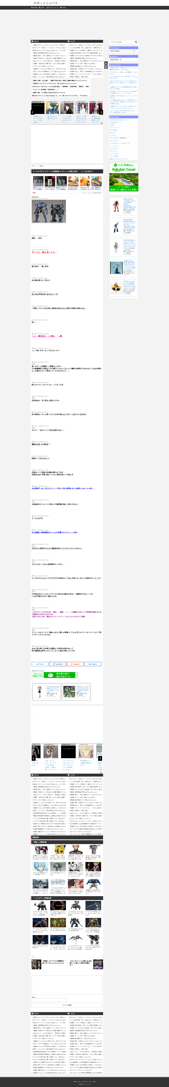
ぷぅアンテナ (114, 153)
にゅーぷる (113, 151)
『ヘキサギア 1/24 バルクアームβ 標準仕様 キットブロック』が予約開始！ (93, 931)
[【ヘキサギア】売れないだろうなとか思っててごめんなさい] (93, 939)
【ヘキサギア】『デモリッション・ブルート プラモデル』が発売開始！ (40, 913)
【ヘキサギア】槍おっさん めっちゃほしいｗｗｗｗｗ (93, 913)
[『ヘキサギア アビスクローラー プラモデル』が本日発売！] (75, 905)
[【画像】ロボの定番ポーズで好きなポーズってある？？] (93, 883)
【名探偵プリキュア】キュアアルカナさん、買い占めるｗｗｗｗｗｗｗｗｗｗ (54, 83)
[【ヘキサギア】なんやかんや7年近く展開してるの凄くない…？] (58, 905)
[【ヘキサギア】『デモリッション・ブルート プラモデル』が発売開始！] (40, 905)
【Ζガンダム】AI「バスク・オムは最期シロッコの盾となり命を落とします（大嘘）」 (57, 892)
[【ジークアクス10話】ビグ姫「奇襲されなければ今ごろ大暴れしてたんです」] (93, 866)
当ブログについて (53, 7)
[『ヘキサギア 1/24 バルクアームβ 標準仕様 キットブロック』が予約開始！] (93, 922)
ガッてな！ (113, 135)
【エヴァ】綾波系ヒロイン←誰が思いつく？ (40, 873)
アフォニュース (114, 127)
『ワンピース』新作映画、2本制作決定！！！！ (46, 89)
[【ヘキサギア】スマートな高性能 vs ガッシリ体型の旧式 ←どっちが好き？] (92, 664)
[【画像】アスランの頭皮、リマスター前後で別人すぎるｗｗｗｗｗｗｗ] (40, 849)
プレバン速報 (114, 156)
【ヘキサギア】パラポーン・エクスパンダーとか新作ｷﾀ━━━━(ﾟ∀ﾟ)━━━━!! (40, 931)
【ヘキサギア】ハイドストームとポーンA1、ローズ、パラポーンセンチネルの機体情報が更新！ (58, 948)
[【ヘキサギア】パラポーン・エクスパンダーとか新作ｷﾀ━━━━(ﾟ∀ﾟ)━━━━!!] (40, 922)
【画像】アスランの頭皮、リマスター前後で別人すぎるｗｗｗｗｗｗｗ (40, 857)
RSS (42, 7)
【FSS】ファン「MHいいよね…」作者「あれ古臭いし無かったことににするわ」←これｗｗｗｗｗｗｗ (57, 859)
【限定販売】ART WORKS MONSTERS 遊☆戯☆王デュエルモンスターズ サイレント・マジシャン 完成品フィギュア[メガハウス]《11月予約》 (129, 265)
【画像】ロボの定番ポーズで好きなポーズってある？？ (93, 891)
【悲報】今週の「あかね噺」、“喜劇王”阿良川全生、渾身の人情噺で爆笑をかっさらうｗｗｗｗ (59, 80)
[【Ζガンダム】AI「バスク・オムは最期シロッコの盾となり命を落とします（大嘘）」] (58, 883)
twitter (64, 7)
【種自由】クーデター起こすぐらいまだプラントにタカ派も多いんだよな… (75, 858)
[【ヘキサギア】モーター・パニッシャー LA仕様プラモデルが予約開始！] (75, 939)
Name (33, 997)
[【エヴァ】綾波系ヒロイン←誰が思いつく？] (40, 866)
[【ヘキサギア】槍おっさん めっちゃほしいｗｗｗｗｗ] (93, 905)
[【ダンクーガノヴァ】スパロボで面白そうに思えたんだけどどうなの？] (75, 883)
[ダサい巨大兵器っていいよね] (58, 866)
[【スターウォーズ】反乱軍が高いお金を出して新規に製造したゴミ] (93, 849)
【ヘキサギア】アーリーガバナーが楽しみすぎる (57, 929)
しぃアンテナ (114, 146)
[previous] (33, 112)
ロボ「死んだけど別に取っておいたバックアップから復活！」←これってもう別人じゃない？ (40, 892)
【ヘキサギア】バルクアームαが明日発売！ (75, 929)
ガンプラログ (114, 140)
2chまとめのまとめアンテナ (118, 120)
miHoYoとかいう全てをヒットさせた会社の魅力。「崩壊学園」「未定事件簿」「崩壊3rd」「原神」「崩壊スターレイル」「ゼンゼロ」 (61, 86)
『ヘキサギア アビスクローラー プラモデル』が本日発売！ (75, 913)
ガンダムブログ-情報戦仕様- (118, 138)
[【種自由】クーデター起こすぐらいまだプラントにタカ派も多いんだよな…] (75, 849)
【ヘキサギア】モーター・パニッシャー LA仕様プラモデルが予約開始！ (75, 948)
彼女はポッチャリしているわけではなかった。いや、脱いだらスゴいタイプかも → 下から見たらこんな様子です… (61, 95)
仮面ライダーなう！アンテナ (119, 159)
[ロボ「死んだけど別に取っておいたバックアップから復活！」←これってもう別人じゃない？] (40, 883)
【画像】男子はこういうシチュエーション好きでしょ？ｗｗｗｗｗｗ (75, 874)
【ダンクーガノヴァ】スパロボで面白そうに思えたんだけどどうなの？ (75, 891)
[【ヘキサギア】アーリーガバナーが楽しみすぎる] (58, 922)
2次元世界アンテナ (115, 122)
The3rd (112, 125)
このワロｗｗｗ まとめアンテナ (120, 143)
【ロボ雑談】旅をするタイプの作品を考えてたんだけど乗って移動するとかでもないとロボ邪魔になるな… (123, 101)
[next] (101, 112)
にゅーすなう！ (114, 148)
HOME (35, 7)
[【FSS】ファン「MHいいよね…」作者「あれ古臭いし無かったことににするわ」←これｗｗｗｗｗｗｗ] (58, 849)
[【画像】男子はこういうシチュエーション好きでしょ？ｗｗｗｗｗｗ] (75, 866)
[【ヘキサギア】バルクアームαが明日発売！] (75, 922)
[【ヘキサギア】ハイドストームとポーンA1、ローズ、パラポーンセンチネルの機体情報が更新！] (58, 939)
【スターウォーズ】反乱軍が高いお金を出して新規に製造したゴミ (93, 857)
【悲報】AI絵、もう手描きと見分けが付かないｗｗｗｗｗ (48, 92)
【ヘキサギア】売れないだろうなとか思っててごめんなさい (93, 947)
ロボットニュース (46, 3)
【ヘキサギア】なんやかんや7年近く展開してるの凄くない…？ (57, 913)
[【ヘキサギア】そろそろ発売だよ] (40, 939)
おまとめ (112, 132)
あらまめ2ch (113, 130)
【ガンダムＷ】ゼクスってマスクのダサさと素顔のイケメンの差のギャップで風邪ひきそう (123, 82)
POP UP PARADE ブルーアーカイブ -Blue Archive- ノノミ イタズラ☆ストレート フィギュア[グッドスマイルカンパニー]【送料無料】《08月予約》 (129, 245)
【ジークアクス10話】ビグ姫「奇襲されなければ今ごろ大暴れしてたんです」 (93, 875)
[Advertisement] (84, 24)
